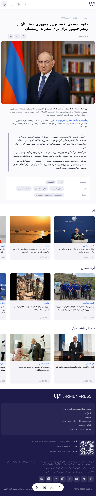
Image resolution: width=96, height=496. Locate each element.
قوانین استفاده (85, 425)
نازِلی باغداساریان (40, 188)
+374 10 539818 (63, 446)
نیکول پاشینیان (56, 188)
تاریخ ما (88, 413)
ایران (60, 182)
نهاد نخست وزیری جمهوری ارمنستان (49, 195)
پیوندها (88, 417)
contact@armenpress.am (59, 451)
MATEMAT (8, 489)
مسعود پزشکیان (24, 188)
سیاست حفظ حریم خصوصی (79, 429)
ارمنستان (51, 182)
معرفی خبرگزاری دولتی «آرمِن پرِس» (77, 409)
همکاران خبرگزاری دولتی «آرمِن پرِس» (76, 421)
